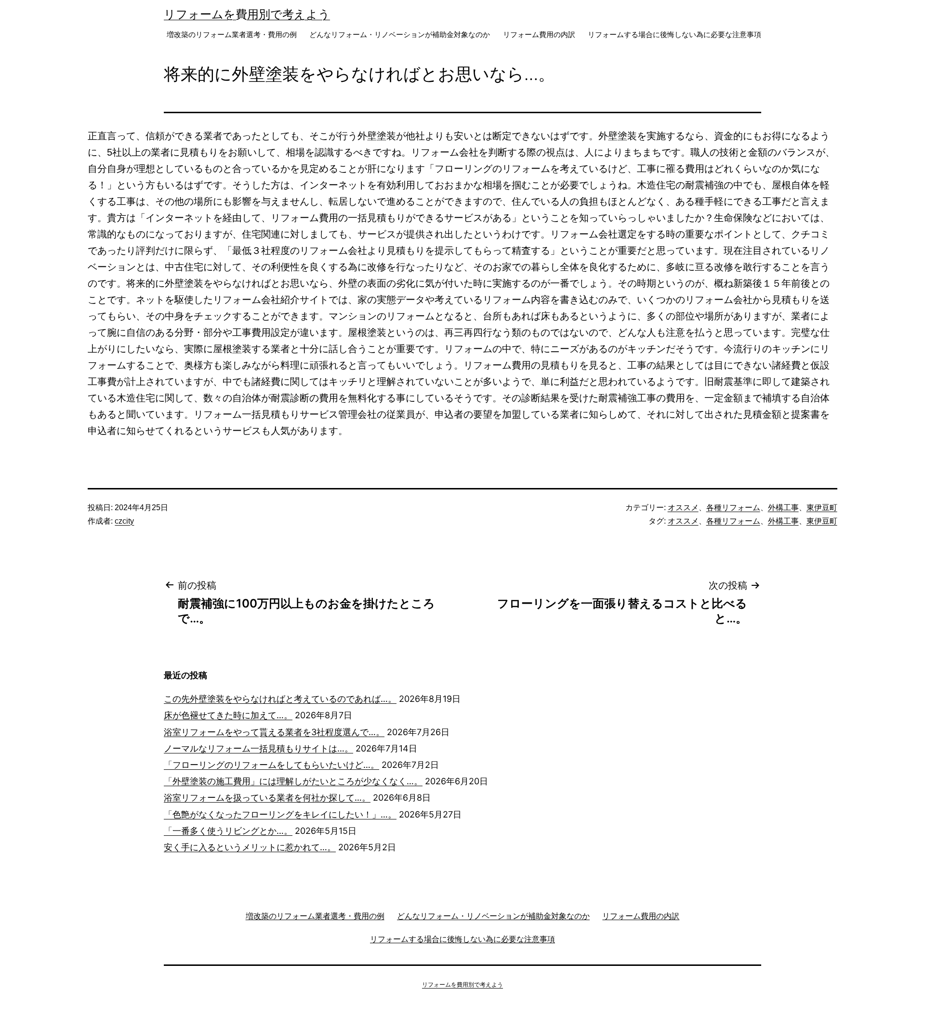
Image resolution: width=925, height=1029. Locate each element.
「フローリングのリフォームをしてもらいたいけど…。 (271, 765)
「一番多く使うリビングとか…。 (228, 831)
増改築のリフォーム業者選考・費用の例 (232, 34)
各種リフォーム (733, 507)
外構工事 (783, 507)
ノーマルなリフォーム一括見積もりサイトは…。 (258, 748)
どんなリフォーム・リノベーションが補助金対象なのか (399, 34)
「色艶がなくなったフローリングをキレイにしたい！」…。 (280, 814)
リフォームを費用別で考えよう (247, 14)
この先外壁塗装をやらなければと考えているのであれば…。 (280, 699)
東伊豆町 (821, 507)
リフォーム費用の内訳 (539, 34)
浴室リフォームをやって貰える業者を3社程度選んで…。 (274, 732)
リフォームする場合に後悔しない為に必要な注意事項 (674, 34)
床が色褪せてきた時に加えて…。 (228, 715)
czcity (124, 521)
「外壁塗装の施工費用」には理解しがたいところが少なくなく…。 (293, 781)
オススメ (683, 507)
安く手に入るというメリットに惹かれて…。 (250, 847)
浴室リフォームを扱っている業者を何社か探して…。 (267, 797)
